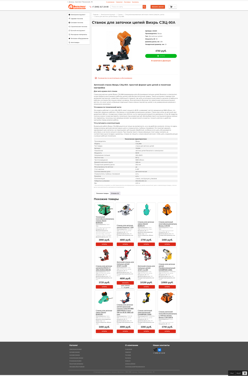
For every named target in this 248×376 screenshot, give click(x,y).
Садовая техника (77, 18)
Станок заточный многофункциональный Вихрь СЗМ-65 (168, 224)
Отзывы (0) (115, 193)
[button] (78, 15)
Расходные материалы (79, 34)
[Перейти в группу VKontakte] (159, 350)
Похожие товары (102, 193)
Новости (127, 360)
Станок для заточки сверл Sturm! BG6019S (104, 312)
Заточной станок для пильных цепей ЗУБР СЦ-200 (125, 264)
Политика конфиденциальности (135, 366)
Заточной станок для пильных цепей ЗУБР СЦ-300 (146, 268)
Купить (104, 244)
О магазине (110, 2)
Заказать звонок (158, 7)
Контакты (135, 2)
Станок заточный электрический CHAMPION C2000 (145, 312)
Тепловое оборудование (79, 38)
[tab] (102, 193)
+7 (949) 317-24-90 (100, 7)
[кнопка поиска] (144, 7)
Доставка (127, 2)
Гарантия (119, 2)
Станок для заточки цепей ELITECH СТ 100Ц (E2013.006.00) (104, 268)
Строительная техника (79, 26)
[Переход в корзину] (244, 373)
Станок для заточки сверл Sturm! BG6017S (146, 224)
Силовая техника (77, 22)
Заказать (125, 283)
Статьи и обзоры (130, 363)
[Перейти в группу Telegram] (155, 350)
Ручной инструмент (78, 30)
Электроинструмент (78, 14)
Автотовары (75, 42)
